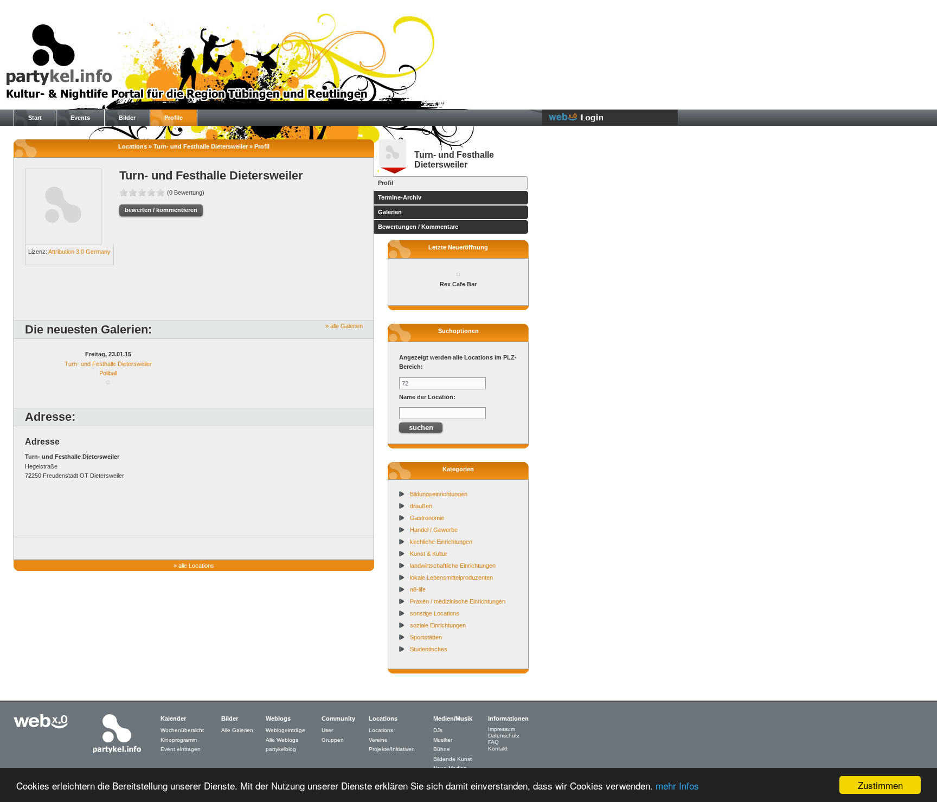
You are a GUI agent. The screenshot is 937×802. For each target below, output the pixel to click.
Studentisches (428, 649)
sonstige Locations (434, 613)
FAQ (493, 742)
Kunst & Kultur (428, 553)
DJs (437, 730)
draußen (421, 506)
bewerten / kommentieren (161, 210)
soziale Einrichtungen (438, 625)
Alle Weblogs (282, 740)
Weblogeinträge (285, 730)
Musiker (442, 740)
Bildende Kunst (452, 759)
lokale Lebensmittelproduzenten (451, 577)
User (327, 730)
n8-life (418, 589)
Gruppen (333, 740)
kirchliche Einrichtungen (441, 541)
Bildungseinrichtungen (438, 494)
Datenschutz (503, 736)
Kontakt (498, 749)
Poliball (108, 373)
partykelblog (281, 749)
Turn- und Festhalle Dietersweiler (108, 364)
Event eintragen (181, 749)
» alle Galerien (344, 326)
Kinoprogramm (179, 740)
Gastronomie (427, 518)
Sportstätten (426, 637)
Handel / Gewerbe (434, 530)
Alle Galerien (237, 730)
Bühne (441, 749)
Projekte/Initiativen (392, 749)
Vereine (378, 740)
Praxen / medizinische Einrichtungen (457, 601)
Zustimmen (880, 785)
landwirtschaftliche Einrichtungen (453, 565)
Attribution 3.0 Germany (79, 251)
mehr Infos (677, 785)
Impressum (501, 729)
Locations (381, 730)
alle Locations (196, 565)
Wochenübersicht (182, 730)
